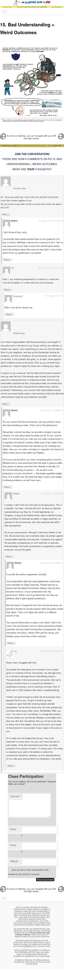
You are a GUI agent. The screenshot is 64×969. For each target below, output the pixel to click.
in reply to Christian (51, 220)
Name (16, 830)
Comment (15, 796)
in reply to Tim (54, 295)
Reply (5, 214)
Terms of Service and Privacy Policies (32, 933)
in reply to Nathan (52, 493)
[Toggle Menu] (4, 11)
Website (14, 861)
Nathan (14, 220)
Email (16, 845)
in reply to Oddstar (52, 410)
